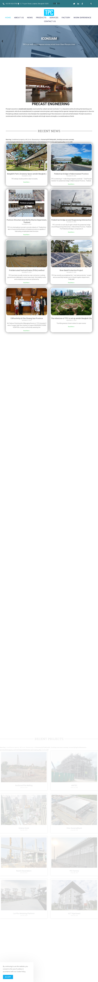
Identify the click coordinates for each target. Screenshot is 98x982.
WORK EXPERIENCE (82, 18)
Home (8, 18)
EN (54, 3)
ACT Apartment (74, 913)
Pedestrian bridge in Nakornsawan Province (71, 174)
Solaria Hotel (24, 828)
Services (54, 18)
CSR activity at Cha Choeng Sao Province (27, 318)
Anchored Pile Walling (23, 785)
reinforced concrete (25, 109)
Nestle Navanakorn (23, 871)
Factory (66, 18)
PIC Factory (74, 871)
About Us (19, 18)
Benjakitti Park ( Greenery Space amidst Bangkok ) (26, 174)
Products (41, 18)
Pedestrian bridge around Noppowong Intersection (71, 220)
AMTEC (74, 785)
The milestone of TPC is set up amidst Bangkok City (71, 318)
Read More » (26, 182)
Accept (8, 977)
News (30, 18)
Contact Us (50, 21)
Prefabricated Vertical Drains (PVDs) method (26, 270)
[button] (91, 3)
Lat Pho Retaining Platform (23, 913)
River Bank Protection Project (71, 270)
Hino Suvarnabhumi (74, 828)
